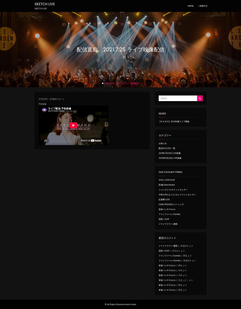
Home (190, 6)
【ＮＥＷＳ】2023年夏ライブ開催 (174, 121)
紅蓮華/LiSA (164, 199)
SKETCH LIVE (45, 4)
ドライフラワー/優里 (168, 224)
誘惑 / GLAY (164, 219)
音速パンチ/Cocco (167, 209)
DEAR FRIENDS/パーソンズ (171, 204)
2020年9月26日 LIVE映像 (170, 158)
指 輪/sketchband (167, 185)
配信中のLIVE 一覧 (167, 148)
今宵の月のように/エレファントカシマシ (177, 194)
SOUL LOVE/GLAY (167, 180)
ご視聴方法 (202, 6)
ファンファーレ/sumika (169, 214)
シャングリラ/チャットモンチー (173, 189)
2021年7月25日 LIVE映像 (170, 153)
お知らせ (163, 143)
